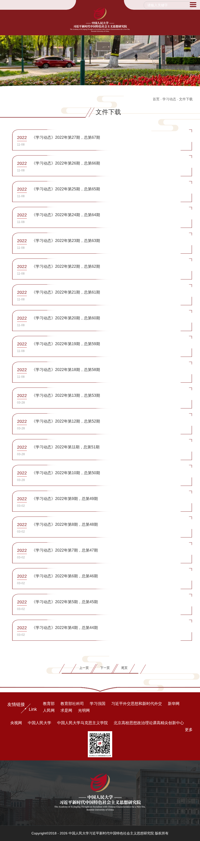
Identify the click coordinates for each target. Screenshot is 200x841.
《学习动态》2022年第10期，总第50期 (66, 473)
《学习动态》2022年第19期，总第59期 (66, 344)
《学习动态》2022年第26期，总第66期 (66, 163)
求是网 (66, 710)
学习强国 (97, 704)
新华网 (174, 704)
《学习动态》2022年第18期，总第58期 (66, 370)
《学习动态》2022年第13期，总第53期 (66, 395)
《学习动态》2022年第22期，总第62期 (66, 266)
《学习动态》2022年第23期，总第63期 (66, 241)
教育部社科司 (72, 704)
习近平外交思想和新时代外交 (136, 704)
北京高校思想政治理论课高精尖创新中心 (149, 723)
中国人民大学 (39, 723)
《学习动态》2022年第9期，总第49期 (65, 499)
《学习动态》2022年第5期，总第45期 (65, 602)
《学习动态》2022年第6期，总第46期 (65, 576)
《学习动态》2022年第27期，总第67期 (66, 137)
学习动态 (169, 99)
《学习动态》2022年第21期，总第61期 (66, 292)
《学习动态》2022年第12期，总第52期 (66, 421)
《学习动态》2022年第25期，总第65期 (66, 189)
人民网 (49, 710)
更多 (189, 730)
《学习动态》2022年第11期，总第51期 (66, 447)
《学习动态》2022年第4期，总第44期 (65, 628)
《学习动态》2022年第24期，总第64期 (66, 215)
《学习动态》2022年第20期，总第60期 (66, 318)
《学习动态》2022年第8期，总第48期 (65, 524)
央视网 (16, 723)
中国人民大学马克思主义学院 (82, 723)
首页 (156, 99)
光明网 (84, 710)
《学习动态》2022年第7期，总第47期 (65, 550)
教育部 (49, 704)
